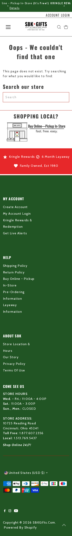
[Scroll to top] (64, 525)
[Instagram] (9, 511)
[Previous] (7, 5)
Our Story (11, 357)
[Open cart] (66, 27)
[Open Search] (59, 27)
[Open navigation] (10, 27)
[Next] (64, 5)
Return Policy (14, 272)
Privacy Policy (14, 364)
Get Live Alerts (15, 233)
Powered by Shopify (20, 527)
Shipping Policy (15, 266)
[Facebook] (5, 511)
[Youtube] (16, 511)
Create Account (15, 207)
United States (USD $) (27, 473)
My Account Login (17, 213)
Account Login (58, 15)
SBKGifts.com (44, 522)
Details (50, 8)
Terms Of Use (14, 370)
